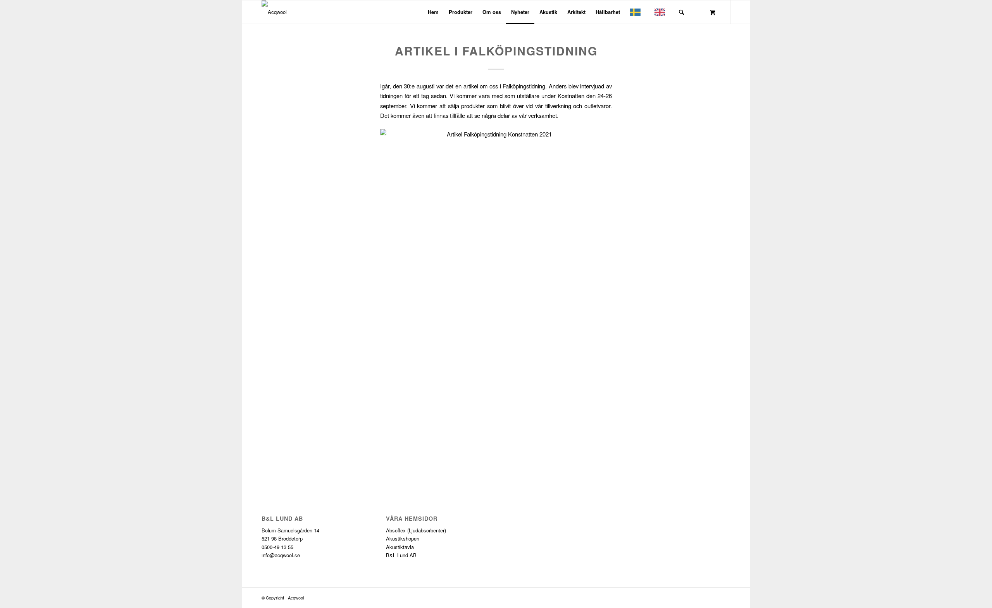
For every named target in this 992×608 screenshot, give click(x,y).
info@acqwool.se (281, 555)
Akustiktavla (400, 547)
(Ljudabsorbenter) (426, 530)
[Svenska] (637, 12)
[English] (661, 12)
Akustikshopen (402, 538)
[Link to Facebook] (713, 597)
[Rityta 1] (274, 12)
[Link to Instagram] (724, 597)
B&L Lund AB (401, 555)
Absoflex (396, 530)
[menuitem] (433, 12)
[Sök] (681, 12)
